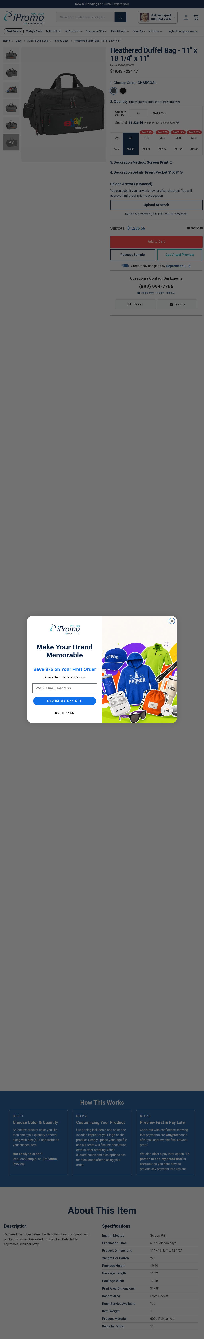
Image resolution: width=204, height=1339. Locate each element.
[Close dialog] (172, 621)
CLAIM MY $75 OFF (64, 701)
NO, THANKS (64, 713)
